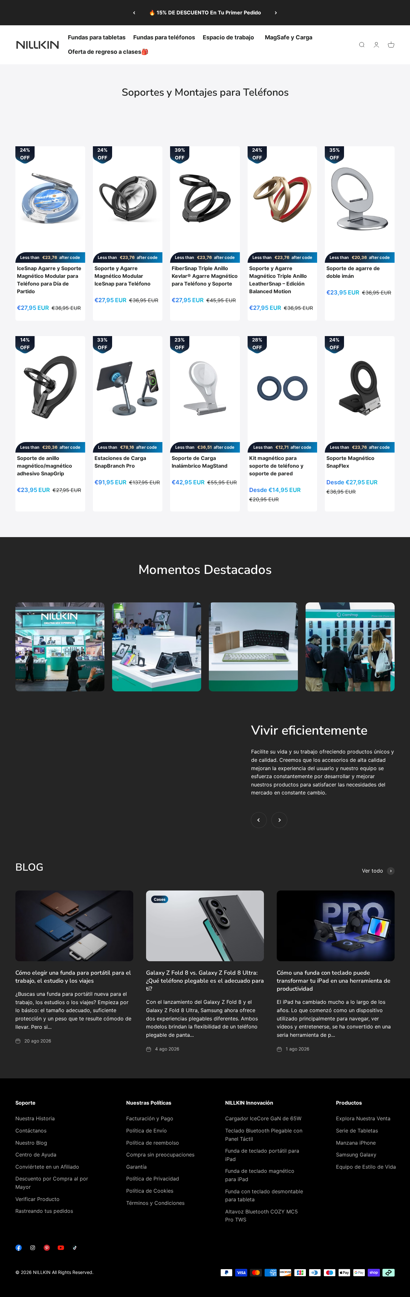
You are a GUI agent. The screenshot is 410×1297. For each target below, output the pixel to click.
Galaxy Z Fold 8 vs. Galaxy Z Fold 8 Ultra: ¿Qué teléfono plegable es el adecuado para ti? (205, 981)
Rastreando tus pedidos (44, 1211)
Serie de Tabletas (357, 1130)
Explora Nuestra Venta (363, 1118)
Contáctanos (30, 1130)
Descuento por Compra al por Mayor (51, 1182)
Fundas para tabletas (97, 37)
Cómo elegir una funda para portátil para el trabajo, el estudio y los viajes (73, 977)
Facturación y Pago (149, 1118)
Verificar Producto (37, 1199)
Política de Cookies (149, 1191)
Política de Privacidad (152, 1178)
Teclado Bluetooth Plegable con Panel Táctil (263, 1134)
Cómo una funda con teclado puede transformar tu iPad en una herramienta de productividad (333, 981)
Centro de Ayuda (35, 1154)
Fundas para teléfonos (164, 37)
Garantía (136, 1167)
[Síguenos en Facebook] (18, 1249)
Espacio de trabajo (228, 37)
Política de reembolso (152, 1143)
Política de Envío (146, 1130)
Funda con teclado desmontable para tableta (264, 1195)
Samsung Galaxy (356, 1154)
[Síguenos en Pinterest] (47, 1249)
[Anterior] (134, 12)
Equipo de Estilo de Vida (366, 1167)
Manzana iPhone (356, 1143)
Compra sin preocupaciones (160, 1154)
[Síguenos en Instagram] (32, 1249)
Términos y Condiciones (155, 1203)
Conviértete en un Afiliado (47, 1167)
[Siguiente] (276, 12)
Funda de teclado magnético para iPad (259, 1175)
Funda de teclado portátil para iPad (262, 1155)
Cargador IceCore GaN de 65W (263, 1118)
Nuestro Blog (31, 1143)
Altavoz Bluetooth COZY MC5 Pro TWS (261, 1215)
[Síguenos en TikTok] (75, 1249)
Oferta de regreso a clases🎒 (108, 51)
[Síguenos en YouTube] (61, 1249)
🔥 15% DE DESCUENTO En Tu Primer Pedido (205, 12)
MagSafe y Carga (288, 37)
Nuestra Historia (35, 1118)
